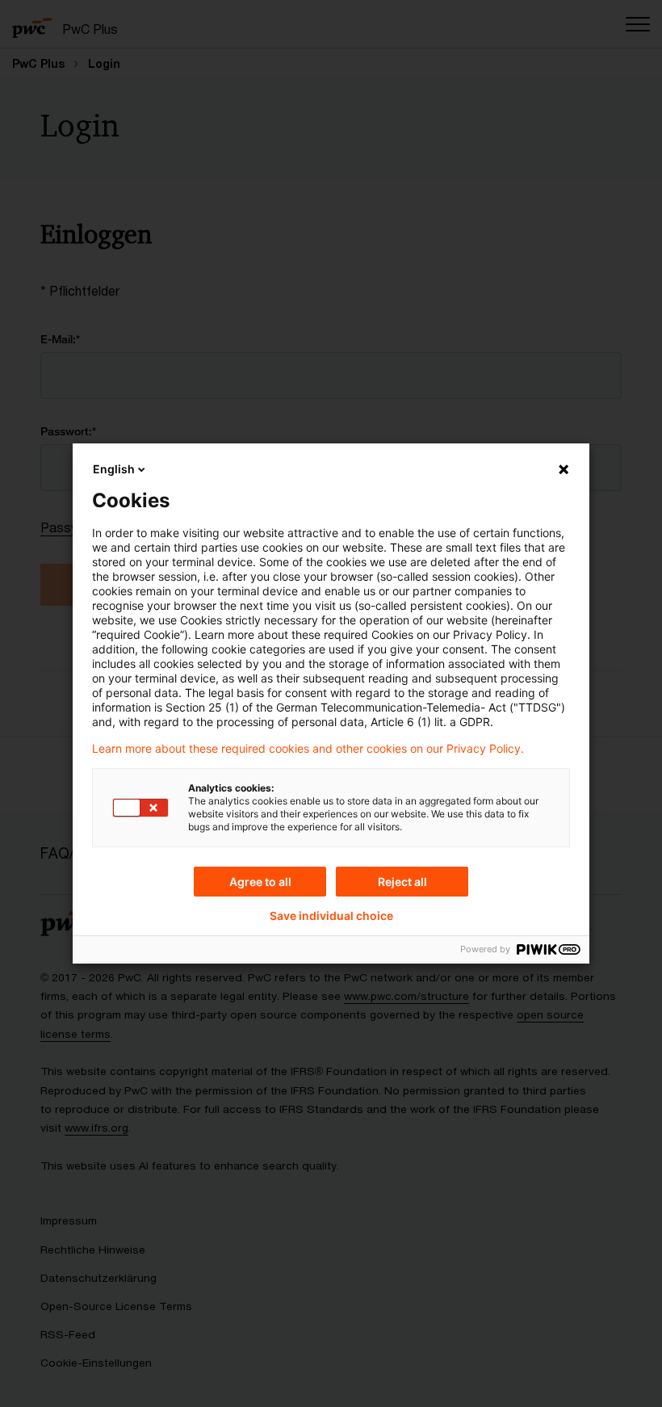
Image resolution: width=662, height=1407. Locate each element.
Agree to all (260, 881)
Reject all (402, 881)
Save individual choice (331, 915)
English (114, 469)
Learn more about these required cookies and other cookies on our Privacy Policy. (308, 748)
